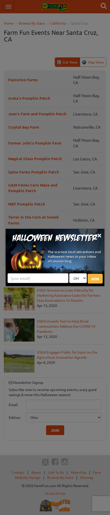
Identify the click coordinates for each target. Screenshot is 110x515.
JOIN (95, 278)
